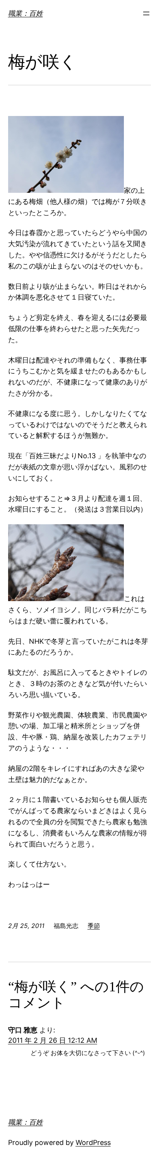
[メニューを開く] (146, 13)
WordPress (93, 1142)
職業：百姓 (25, 13)
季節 (94, 925)
